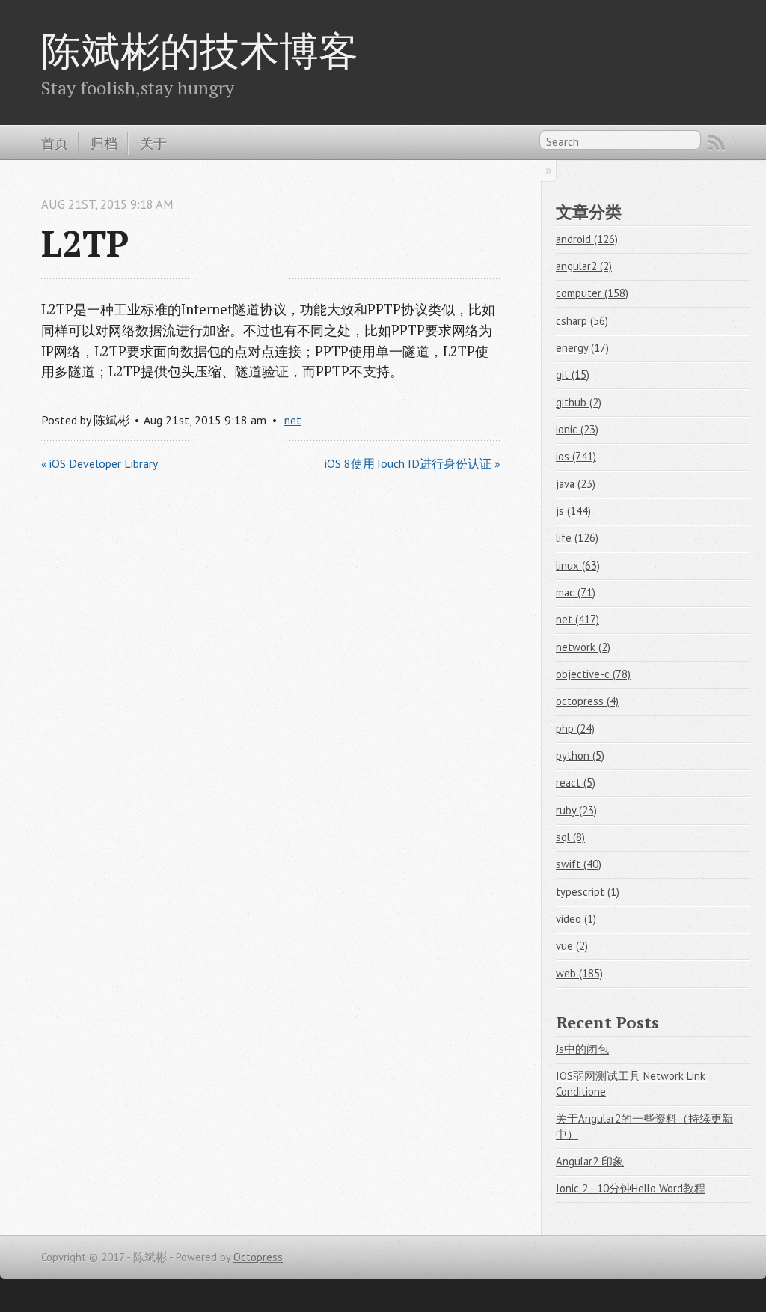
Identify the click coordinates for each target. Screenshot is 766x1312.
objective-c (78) (593, 674)
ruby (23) (576, 810)
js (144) (573, 511)
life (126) (577, 538)
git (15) (572, 374)
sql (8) (570, 837)
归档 (104, 143)
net (292, 419)
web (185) (579, 973)
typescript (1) (587, 892)
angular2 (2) (584, 266)
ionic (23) (577, 429)
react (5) (575, 782)
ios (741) (576, 456)
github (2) (578, 402)
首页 (54, 143)
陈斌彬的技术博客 (199, 50)
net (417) (577, 619)
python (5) (580, 755)
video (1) (576, 919)
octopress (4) (587, 701)
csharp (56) (582, 321)
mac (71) (575, 592)
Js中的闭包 (582, 1049)
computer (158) (592, 293)
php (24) (575, 728)
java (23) (575, 484)
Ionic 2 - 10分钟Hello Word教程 (630, 1188)
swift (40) (578, 864)
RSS (716, 143)
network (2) (583, 647)
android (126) (587, 239)
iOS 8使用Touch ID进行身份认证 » (412, 463)
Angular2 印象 (590, 1161)
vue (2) (572, 946)
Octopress (258, 1257)
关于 (153, 143)
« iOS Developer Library (99, 463)
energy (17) (582, 348)
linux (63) (578, 565)
